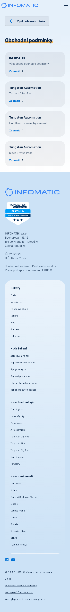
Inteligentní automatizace (24, 382)
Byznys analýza (18, 369)
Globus (14, 503)
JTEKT (14, 537)
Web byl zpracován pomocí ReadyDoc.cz (25, 599)
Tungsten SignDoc (20, 450)
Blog (13, 322)
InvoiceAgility (17, 416)
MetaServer (16, 422)
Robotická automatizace (23, 389)
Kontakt (15, 329)
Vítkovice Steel (18, 530)
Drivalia (14, 524)
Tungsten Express (20, 436)
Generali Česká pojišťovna (24, 497)
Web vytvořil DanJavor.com (19, 592)
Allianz (14, 490)
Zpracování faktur (20, 355)
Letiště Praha (18, 510)
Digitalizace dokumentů (23, 362)
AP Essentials (18, 429)
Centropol (16, 483)
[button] (65, 5)
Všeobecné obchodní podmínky (21, 585)
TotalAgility (16, 409)
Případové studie (19, 308)
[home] (19, 5)
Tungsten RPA (18, 443)
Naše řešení (16, 302)
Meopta (14, 517)
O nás (13, 295)
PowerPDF (16, 463)
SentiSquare (17, 456)
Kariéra (14, 315)
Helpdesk (15, 336)
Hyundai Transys (19, 544)
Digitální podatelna (20, 376)
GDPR (8, 578)
